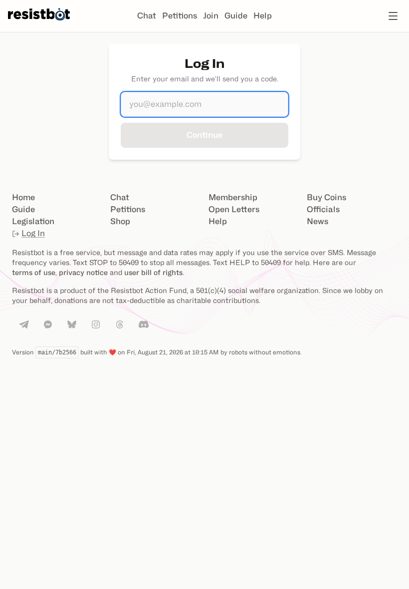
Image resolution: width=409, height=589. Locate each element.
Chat (146, 15)
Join (210, 15)
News (317, 221)
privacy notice (83, 272)
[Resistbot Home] (39, 24)
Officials (323, 209)
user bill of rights (153, 272)
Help (262, 15)
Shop (120, 221)
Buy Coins (326, 197)
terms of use (33, 272)
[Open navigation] (393, 16)
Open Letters (233, 209)
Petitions (179, 15)
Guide (235, 15)
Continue (204, 135)
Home (23, 197)
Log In (33, 233)
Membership (232, 197)
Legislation (33, 221)
